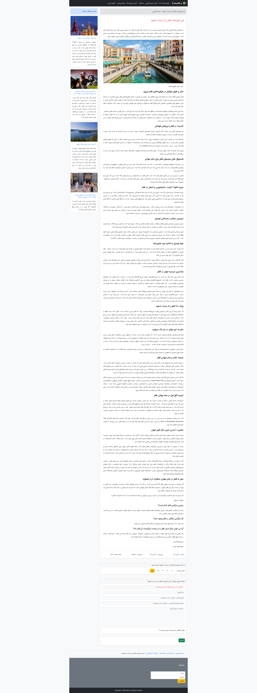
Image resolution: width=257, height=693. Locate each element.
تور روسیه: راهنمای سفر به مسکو (87, 38)
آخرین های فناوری (151, 3)
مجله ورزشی (121, 3)
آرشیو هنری (111, 3)
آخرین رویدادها (132, 3)
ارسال (182, 640)
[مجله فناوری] (179, 3)
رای (152, 570)
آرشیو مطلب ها (164, 3)
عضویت (181, 681)
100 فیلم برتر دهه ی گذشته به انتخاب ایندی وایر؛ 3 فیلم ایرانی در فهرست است (84, 92)
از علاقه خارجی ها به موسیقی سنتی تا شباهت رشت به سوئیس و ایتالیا (85, 196)
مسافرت (141, 3)
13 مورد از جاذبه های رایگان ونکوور (86, 144)
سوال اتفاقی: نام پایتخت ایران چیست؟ (172, 630)
